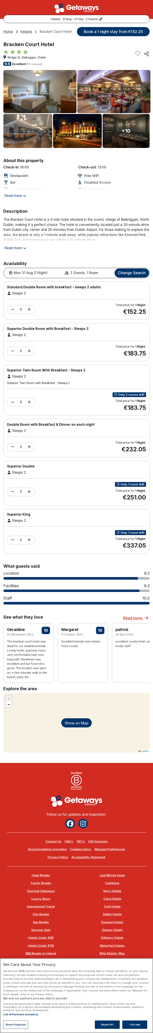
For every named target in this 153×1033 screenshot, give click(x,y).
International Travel (41, 906)
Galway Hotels (112, 930)
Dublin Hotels (112, 914)
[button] (13, 309)
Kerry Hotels (112, 891)
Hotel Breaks (41, 875)
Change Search (132, 272)
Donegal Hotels (112, 922)
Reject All (107, 1024)
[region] (76, 995)
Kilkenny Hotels (112, 938)
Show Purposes (15, 1024)
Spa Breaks (41, 922)
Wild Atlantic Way (112, 953)
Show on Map (76, 722)
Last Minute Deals (112, 875)
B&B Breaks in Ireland (41, 953)
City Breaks (41, 914)
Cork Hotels (112, 906)
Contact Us (53, 841)
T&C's (80, 841)
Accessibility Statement (88, 857)
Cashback (112, 883)
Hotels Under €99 (40, 938)
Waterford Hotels (112, 945)
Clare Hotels (112, 899)
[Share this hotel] (146, 53)
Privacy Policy (58, 857)
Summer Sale (40, 930)
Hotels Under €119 (41, 945)
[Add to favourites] (137, 53)
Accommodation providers (47, 849)
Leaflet (145, 751)
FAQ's (69, 841)
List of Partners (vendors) (20, 1014)
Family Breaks (41, 883)
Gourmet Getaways (41, 891)
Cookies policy (80, 849)
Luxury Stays (40, 899)
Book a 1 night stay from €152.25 (113, 31)
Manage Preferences (110, 849)
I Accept (134, 1024)
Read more (133, 618)
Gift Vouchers (98, 841)
